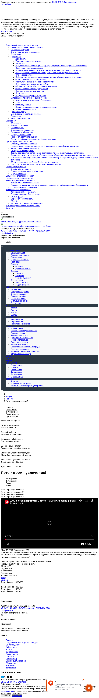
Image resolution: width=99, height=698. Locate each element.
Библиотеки (11, 647)
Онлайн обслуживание (16, 661)
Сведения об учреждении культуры (22, 642)
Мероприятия (12, 652)
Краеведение (12, 654)
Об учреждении (13, 645)
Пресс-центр (11, 658)
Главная (9, 640)
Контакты (10, 665)
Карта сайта (11, 668)
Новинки (10, 656)
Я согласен (6, 696)
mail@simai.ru (7, 610)
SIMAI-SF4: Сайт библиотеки (64, 2)
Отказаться (17, 695)
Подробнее (6, 4)
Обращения (11, 663)
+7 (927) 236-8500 (42, 608)
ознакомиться (7, 691)
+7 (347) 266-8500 (26, 608)
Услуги (9, 649)
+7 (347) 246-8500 (9, 608)
